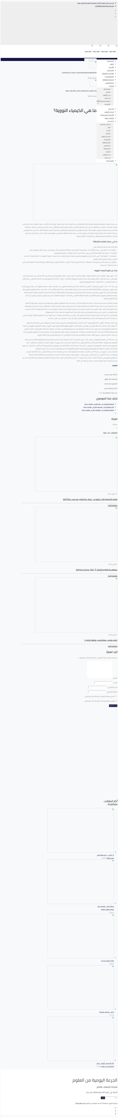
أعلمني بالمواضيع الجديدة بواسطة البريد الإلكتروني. (99, 701)
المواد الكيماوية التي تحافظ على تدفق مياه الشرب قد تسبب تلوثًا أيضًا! (90, 499)
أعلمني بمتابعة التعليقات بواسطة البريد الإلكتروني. (99, 696)
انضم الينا (88, 3)
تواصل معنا (81, 3)
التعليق (115, 678)
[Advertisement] (59, 32)
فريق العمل (105, 3)
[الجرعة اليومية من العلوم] (101, 51)
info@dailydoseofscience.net (104, 6)
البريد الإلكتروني (112, 687)
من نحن (111, 3)
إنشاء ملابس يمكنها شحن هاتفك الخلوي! (100, 640)
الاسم (115, 682)
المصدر (114, 365)
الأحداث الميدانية (96, 3)
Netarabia (78, 1103)
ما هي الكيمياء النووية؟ (106, 1012)
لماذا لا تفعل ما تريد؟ (107, 960)
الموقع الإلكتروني (111, 691)
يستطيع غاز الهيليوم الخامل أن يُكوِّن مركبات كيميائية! (96, 569)
